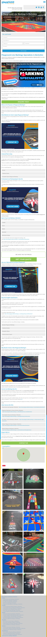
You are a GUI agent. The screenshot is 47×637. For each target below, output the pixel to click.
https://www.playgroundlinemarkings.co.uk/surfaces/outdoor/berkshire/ (15, 425)
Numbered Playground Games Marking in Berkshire (13, 617)
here (21, 399)
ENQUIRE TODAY (23, 102)
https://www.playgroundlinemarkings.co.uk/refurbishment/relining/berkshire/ (16, 429)
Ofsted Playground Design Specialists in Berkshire (12, 623)
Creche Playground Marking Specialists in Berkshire (13, 611)
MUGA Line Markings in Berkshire (9, 602)
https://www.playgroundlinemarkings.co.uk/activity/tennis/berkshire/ (16, 239)
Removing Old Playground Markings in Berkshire (12, 634)
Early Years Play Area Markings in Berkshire (11, 610)
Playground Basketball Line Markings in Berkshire (12, 604)
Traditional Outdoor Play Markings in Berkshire (12, 616)
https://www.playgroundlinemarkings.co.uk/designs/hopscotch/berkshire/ (18, 313)
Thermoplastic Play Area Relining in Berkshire (12, 632)
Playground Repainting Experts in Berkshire (11, 633)
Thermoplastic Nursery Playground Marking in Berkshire (14, 607)
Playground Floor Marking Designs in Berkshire (12, 629)
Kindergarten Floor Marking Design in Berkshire (12, 608)
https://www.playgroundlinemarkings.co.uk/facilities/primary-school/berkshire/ (17, 411)
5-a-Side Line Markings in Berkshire (10, 601)
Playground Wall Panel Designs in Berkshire (11, 618)
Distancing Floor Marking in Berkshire (9, 635)
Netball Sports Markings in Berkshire (10, 600)
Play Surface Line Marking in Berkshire (9, 596)
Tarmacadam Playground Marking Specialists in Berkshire (14, 628)
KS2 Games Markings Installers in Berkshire (11, 622)
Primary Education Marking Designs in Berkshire (12, 606)
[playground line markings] (8, 2)
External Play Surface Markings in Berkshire (11, 627)
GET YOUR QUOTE (23, 259)
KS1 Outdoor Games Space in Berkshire (11, 621)
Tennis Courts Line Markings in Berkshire (11, 599)
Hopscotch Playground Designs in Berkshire (11, 613)
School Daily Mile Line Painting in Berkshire (11, 624)
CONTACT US (23, 443)
